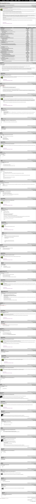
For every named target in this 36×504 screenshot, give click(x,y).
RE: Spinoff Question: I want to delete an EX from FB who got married (8, 55)
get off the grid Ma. (2, 29)
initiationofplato (27, 28)
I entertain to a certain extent (4, 38)
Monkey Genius (27, 47)
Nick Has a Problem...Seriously (27, 42)
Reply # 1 (4, 75)
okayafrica (8, 0)
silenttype (28, 34)
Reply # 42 (4, 480)
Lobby (0, 3)
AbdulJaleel (27, 40)
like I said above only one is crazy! (4, 46)
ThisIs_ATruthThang (28, 37)
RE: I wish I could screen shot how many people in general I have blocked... (9, 44)
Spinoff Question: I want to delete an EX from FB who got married (7, 52)
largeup (15, 0)
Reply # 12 (4, 255)
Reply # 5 (4, 110)
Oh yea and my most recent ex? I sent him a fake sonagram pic (7, 50)
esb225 (1, 384)
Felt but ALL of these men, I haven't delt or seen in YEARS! (7, 30)
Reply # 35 (4, 413)
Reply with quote (33, 93)
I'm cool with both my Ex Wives (4, 40)
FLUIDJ (27, 29)
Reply (31, 93)
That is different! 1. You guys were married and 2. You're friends (7, 41)
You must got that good (3, 34)
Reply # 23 (4, 339)
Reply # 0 (3, 85)
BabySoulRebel (27, 56)
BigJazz (27, 54)
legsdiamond (27, 32)
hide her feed (3, 57)
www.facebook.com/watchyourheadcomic (12, 334)
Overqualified (27, 36)
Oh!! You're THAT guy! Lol (4, 39)
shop (22, 0)
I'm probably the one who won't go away (4, 36)
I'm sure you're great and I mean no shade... (5, 47)
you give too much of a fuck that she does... (7, 54)
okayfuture (12, 0)
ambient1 (28, 38)
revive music (19, 0)
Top (35, 93)
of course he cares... (4, 59)
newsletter (26, 0)
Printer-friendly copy (29, 93)
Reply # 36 (4, 438)
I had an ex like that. (3, 28)
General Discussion (4, 3)
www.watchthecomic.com (9, 333)
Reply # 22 (4, 293)
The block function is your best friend (4, 42)
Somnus (1, 160)
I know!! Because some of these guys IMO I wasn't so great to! (7, 48)
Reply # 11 (4, 210)
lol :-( (2, 60)
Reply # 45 (5, 486)
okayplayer (3, 0)
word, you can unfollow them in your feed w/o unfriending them (8, 56)
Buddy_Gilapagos (27, 52)
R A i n (1, 469)
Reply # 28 (5, 224)
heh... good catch (4, 32)
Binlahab (1, 132)
